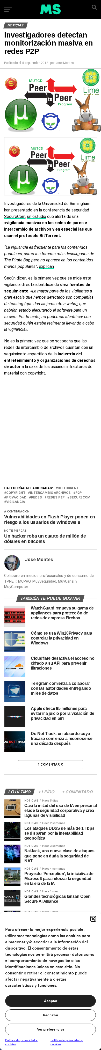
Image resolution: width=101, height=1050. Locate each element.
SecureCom (14, 216)
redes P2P (56, 497)
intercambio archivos (50, 493)
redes (36, 497)
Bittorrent (68, 488)
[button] (93, 918)
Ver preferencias (50, 1029)
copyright (15, 493)
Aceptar (50, 1001)
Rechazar (50, 1015)
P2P (78, 493)
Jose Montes (64, 63)
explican (46, 266)
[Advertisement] (50, 432)
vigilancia (15, 502)
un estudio (36, 216)
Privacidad (16, 497)
